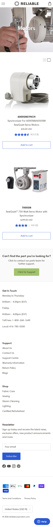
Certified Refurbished (13, 411)
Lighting (6, 406)
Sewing (6, 396)
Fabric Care (8, 391)
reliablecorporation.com (19, 517)
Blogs (5, 373)
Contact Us (8, 353)
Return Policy (9, 367)
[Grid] (44, 60)
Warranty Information (13, 362)
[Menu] (3, 3)
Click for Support (26, 272)
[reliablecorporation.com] (26, 3)
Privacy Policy (30, 498)
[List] (49, 60)
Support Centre (10, 358)
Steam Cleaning (10, 401)
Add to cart (27, 145)
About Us (7, 348)
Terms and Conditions (11, 498)
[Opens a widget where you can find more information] (42, 522)
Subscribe (11, 456)
